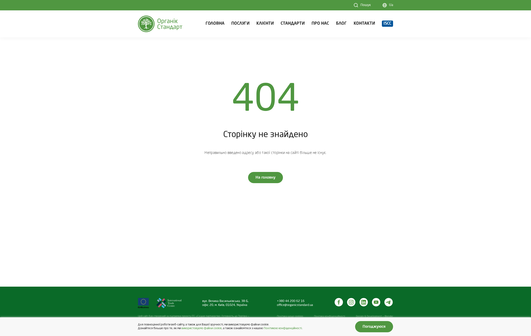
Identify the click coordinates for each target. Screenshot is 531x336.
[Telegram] (388, 302)
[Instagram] (351, 302)
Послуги (240, 24)
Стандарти (293, 24)
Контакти (364, 24)
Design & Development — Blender (374, 316)
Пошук (365, 5)
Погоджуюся (374, 327)
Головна (215, 24)
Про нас (320, 24)
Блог (341, 24)
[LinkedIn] (363, 302)
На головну (265, 177)
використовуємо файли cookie (201, 328)
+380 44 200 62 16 (290, 301)
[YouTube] (376, 302)
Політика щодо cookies (290, 316)
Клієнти (265, 24)
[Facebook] (339, 302)
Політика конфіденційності (329, 316)
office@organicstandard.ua (295, 305)
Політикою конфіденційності (283, 328)
